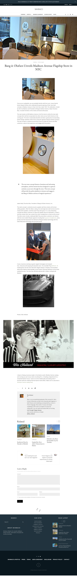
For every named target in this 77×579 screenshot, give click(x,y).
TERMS (29, 559)
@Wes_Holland (31, 414)
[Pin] (28, 388)
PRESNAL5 (38, 532)
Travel (48, 436)
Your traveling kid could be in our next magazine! (31, 456)
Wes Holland (30, 395)
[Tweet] (25, 388)
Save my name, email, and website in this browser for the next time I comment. (32, 497)
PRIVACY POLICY (57, 559)
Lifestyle (29, 14)
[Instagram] (10, 5)
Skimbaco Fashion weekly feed (25, 382)
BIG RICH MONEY (38, 521)
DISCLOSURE (47, 559)
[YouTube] (6, 5)
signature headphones (50, 218)
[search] (23, 522)
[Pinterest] (8, 5)
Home (35, 62)
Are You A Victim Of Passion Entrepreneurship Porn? (65, 546)
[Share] (22, 388)
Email (18, 491)
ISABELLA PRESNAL (38, 527)
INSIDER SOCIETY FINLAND (38, 526)
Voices (54, 14)
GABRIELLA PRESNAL (38, 529)
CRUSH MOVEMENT (38, 522)
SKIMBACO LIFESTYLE (38, 524)
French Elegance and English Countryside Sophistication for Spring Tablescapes (46, 458)
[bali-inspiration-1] (55, 545)
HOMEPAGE (23, 14)
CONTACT (66, 4)
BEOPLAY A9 (54, 266)
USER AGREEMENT (37, 559)
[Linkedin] (4, 5)
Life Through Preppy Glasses (34, 410)
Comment (19, 474)
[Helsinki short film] (53, 429)
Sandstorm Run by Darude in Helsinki (22, 443)
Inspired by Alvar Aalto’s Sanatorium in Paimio (38, 443)
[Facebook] (12, 5)
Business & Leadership (38, 14)
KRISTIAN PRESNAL (38, 531)
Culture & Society (48, 14)
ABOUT (70, 4)
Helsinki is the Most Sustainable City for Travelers (52, 440)
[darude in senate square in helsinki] (23, 431)
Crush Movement (63, 543)
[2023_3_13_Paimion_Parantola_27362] (38, 431)
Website (40, 491)
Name (18, 486)
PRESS (23, 559)
